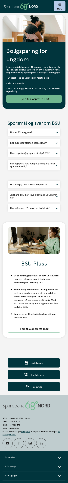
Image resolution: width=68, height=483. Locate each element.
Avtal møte (33, 362)
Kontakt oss (34, 374)
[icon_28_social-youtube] (8, 443)
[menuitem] (21, 6)
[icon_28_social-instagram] (30, 443)
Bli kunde (33, 386)
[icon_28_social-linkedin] (41, 443)
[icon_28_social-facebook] (19, 443)
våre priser (25, 431)
